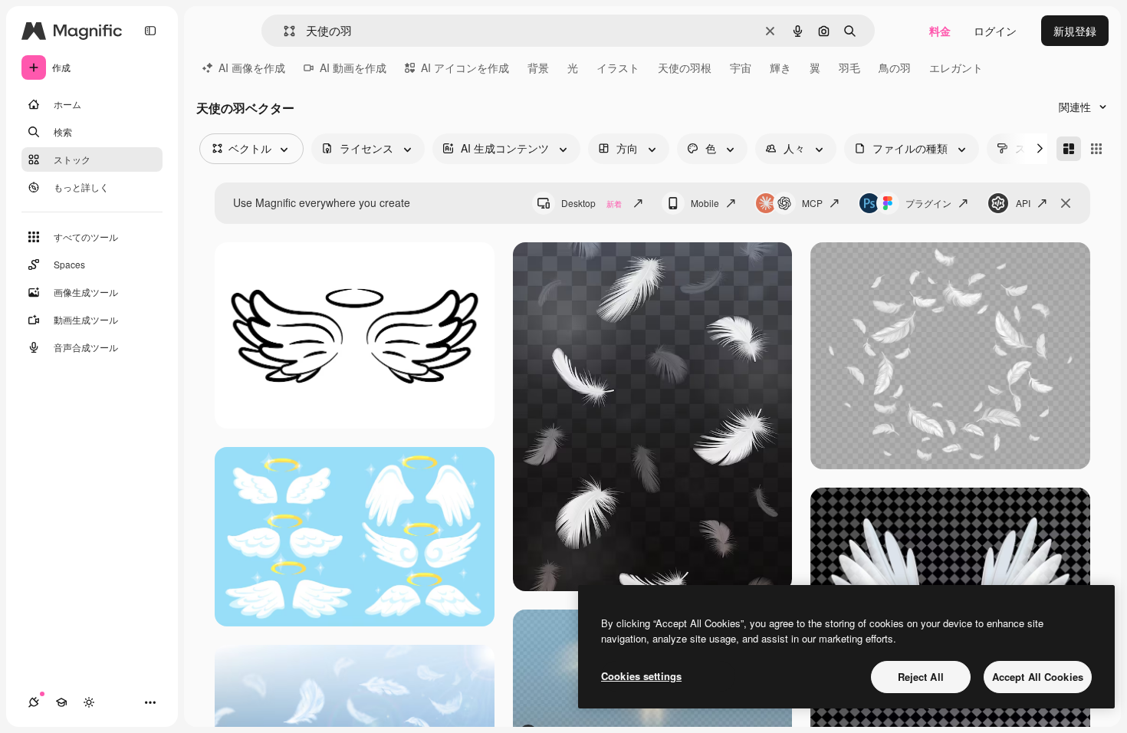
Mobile (705, 202)
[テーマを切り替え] (89, 702)
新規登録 (1074, 30)
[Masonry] (1068, 148)
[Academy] (61, 702)
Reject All (921, 676)
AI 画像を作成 (252, 67)
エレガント (956, 67)
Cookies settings (641, 676)
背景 (538, 67)
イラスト (617, 67)
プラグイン (928, 202)
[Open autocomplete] (283, 31)
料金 (940, 30)
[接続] (33, 702)
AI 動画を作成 (353, 67)
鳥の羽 (895, 67)
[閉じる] (1066, 203)
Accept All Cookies (1037, 676)
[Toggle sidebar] (150, 30)
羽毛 (849, 67)
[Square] (1096, 148)
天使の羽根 (684, 67)
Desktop (591, 202)
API (1023, 202)
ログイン (995, 30)
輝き (780, 67)
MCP (812, 202)
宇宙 (740, 67)
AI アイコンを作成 (465, 67)
